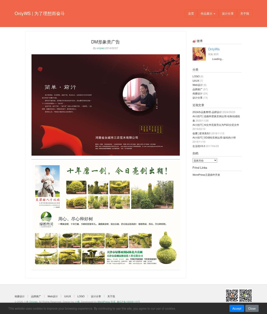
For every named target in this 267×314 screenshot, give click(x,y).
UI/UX (196, 80)
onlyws (101, 48)
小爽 (77, 301)
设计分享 (228, 13)
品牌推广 (198, 89)
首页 (191, 13)
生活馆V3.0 (199, 146)
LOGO (196, 76)
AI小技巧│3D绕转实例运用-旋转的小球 (214, 137)
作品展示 (207, 13)
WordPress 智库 (106, 301)
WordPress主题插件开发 (206, 174)
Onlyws (33, 301)
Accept (236, 308)
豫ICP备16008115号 (128, 301)
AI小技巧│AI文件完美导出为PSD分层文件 (216, 124)
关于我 (244, 13)
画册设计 (198, 93)
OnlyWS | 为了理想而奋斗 (40, 13)
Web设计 (198, 84)
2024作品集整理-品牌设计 (207, 112)
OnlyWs (214, 49)
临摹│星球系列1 (202, 133)
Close (252, 308)
